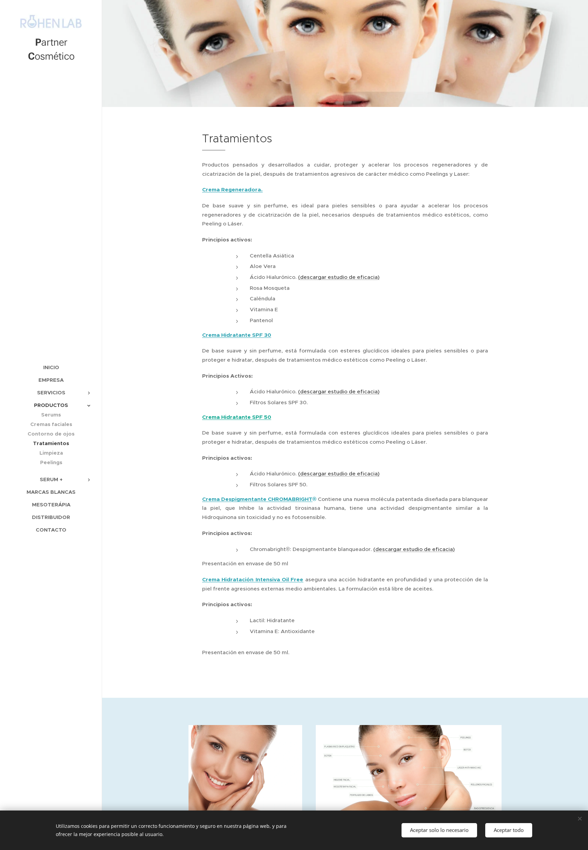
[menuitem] (51, 367)
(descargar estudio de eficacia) (338, 277)
